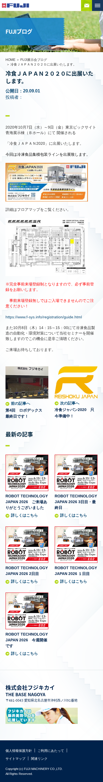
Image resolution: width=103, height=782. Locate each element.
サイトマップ (15, 759)
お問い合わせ (86, 5)
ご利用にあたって (51, 751)
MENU (97, 5)
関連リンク (39, 759)
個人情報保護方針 (18, 751)
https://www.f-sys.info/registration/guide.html (43, 317)
